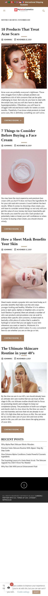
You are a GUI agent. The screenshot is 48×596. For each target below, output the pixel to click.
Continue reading (11, 120)
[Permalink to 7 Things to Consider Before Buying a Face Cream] (24, 172)
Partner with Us (9, 498)
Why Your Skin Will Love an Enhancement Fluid (19, 467)
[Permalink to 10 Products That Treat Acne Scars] (24, 66)
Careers (38, 496)
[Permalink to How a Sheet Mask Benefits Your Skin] (24, 276)
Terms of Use (22, 498)
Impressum (6, 500)
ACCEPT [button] (36, 592)
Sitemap (32, 498)
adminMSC (8, 39)
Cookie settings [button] (23, 592)
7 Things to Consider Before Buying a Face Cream (19, 135)
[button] (4, 10)
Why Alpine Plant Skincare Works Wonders (17, 444)
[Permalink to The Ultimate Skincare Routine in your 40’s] (24, 377)
